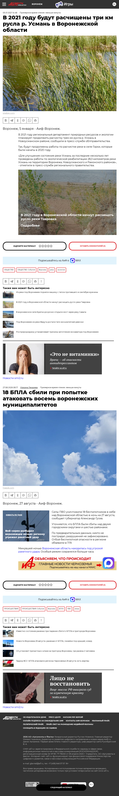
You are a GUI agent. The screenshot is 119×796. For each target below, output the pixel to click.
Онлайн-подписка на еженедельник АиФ (43, 721)
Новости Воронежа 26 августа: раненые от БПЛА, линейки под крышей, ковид (54, 641)
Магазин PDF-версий (73, 717)
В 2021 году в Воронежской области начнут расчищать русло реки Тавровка (67, 217)
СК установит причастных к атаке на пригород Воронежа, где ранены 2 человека (55, 651)
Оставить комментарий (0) (93, 246)
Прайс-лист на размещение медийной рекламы (69, 724)
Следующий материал (61, 788)
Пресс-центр (55, 717)
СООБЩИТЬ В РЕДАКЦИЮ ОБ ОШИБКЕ (40, 728)
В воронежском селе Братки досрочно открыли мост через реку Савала (51, 312)
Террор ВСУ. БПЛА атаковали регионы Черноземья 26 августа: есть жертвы (52, 661)
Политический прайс (33, 724)
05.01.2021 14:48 (10, 12)
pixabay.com (9, 113)
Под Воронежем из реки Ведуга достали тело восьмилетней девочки (50, 322)
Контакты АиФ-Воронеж (78, 721)
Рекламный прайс (101, 721)
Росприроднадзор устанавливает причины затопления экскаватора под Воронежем (57, 332)
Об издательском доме (34, 717)
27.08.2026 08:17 (10, 387)
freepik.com (8, 488)
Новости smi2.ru (13, 378)
